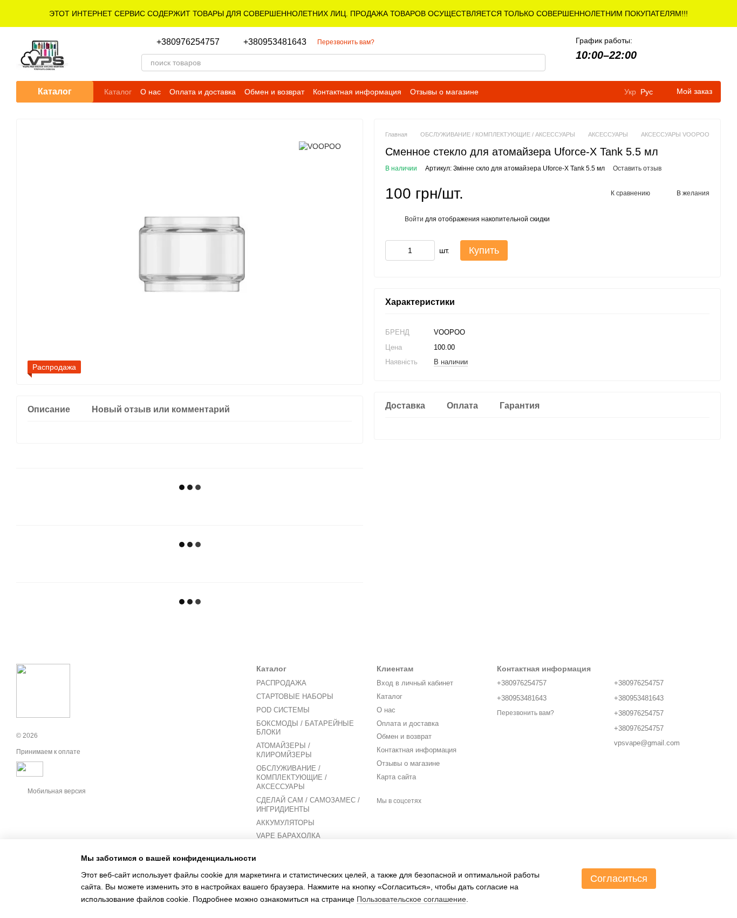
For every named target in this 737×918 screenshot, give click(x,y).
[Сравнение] (656, 54)
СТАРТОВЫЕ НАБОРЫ (294, 696)
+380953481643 (274, 42)
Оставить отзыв (637, 169)
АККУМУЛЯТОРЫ (285, 823)
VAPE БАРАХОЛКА (288, 836)
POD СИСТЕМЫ (283, 710)
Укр (630, 92)
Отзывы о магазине (444, 91)
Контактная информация (357, 91)
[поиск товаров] (536, 62)
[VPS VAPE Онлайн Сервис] (43, 690)
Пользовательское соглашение (411, 899)
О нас (150, 91)
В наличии (451, 362)
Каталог (118, 91)
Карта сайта (396, 777)
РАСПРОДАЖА (281, 683)
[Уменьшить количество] (393, 251)
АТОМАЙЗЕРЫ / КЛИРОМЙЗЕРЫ (284, 750)
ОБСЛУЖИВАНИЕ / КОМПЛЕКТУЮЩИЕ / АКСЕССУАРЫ (291, 777)
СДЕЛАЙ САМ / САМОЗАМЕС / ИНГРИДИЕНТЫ (308, 804)
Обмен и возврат (274, 91)
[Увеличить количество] (426, 251)
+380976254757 (188, 42)
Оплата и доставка (202, 91)
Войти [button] (414, 219)
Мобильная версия (56, 791)
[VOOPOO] (320, 146)
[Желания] (684, 54)
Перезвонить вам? (345, 42)
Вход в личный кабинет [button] (415, 683)
